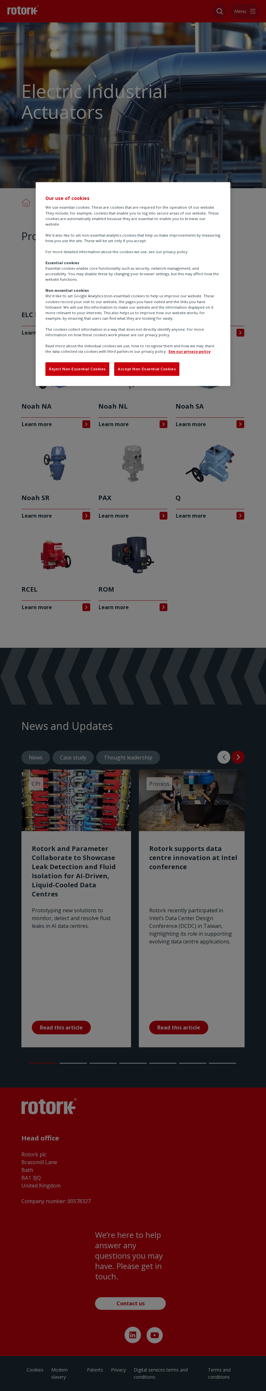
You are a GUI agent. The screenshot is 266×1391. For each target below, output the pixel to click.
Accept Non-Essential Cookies (147, 369)
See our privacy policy (189, 351)
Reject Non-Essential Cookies (77, 369)
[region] (133, 284)
